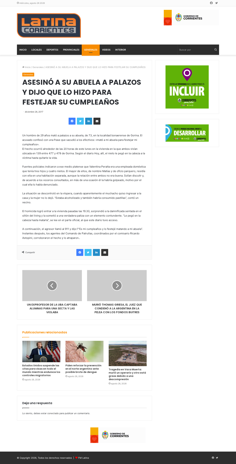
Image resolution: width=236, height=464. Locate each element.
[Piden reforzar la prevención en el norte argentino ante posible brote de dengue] (84, 351)
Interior (120, 49)
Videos (106, 49)
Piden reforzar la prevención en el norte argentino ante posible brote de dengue (83, 369)
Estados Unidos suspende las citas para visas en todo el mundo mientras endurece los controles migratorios (41, 370)
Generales (90, 49)
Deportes (52, 49)
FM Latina (83, 457)
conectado (53, 413)
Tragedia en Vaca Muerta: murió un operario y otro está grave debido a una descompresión (127, 374)
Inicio (23, 49)
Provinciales (71, 49)
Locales (36, 49)
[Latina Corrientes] (49, 25)
